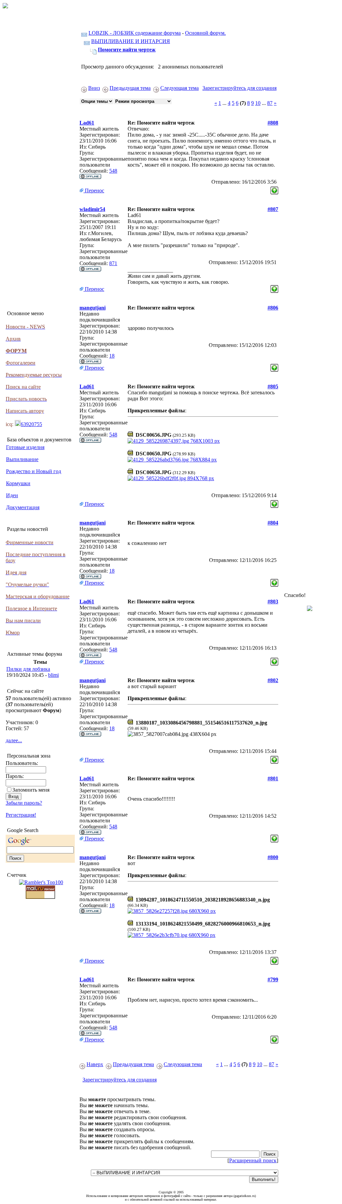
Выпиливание (22, 459)
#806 (273, 308)
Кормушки (18, 483)
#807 (273, 209)
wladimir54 (92, 209)
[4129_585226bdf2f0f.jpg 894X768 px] (171, 478)
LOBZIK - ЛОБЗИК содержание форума (135, 33)
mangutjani (92, 308)
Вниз (94, 88)
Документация (22, 507)
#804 (273, 523)
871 (113, 263)
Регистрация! (21, 815)
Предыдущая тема (130, 88)
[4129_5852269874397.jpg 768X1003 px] (174, 441)
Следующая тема (179, 88)
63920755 (31, 424)
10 (258, 103)
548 (113, 171)
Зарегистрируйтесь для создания (239, 88)
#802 (273, 680)
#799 (273, 979)
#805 (273, 386)
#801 (273, 778)
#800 (273, 857)
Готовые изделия (25, 447)
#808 (273, 123)
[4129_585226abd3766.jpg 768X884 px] (172, 459)
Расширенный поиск (253, 1160)
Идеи (12, 495)
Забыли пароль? (24, 803)
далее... (14, 740)
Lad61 (86, 123)
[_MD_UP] (274, 189)
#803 (273, 601)
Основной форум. (205, 33)
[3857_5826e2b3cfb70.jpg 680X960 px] (171, 935)
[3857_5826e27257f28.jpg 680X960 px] (172, 911)
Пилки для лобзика (28, 669)
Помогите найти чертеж (127, 49)
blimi (53, 675)
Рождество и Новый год (33, 471)
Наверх (95, 1064)
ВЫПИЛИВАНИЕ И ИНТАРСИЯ (130, 41)
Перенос (93, 190)
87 (270, 103)
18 (112, 356)
